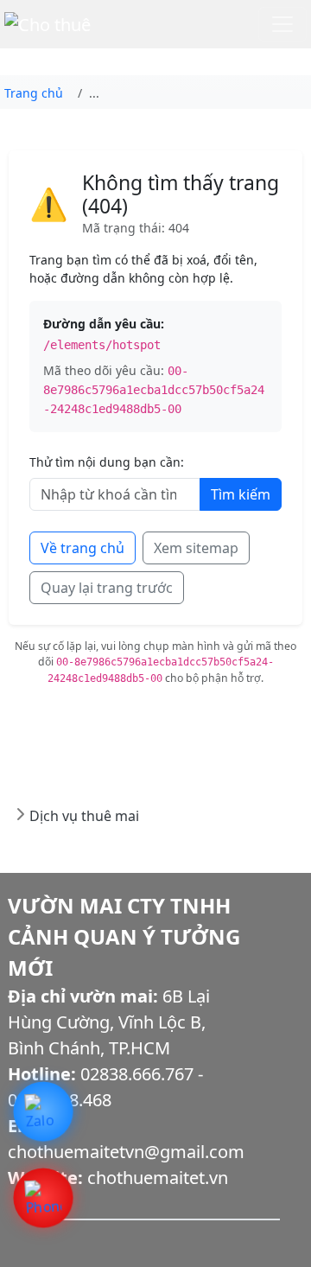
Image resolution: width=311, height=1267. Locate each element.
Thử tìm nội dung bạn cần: (106, 462)
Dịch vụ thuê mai (84, 815)
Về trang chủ (82, 547)
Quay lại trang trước (107, 587)
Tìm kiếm (240, 494)
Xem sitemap (196, 547)
